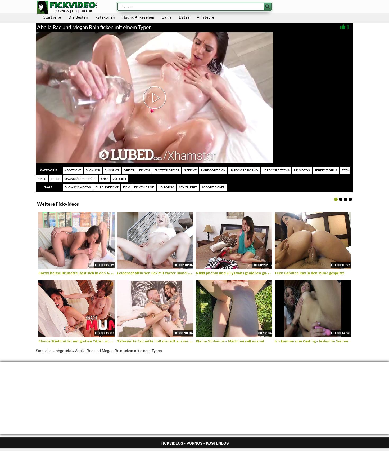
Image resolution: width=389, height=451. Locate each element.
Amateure (205, 17)
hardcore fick (213, 170)
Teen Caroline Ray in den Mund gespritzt (309, 273)
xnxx (104, 178)
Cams (166, 17)
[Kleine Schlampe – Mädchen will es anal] (234, 308)
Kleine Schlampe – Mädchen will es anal (230, 341)
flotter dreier (166, 170)
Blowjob (93, 170)
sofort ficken (213, 187)
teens (55, 178)
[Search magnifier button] (267, 6)
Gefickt (190, 170)
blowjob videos (78, 187)
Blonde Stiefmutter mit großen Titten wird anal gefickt (85, 341)
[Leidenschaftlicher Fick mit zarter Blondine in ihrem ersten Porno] (155, 240)
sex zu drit (188, 187)
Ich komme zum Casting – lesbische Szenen (311, 341)
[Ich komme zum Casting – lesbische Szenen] (313, 308)
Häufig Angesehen (138, 17)
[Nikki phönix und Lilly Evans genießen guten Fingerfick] (234, 240)
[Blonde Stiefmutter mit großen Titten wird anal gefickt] (76, 308)
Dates (184, 17)
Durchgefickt (107, 187)
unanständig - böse (80, 178)
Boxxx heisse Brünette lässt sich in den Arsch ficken (83, 273)
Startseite (52, 17)
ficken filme (144, 187)
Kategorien (105, 17)
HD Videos (302, 170)
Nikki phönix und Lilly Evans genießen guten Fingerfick (243, 273)
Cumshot (112, 170)
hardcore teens (276, 170)
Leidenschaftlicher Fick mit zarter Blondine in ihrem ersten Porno (174, 273)
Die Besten (78, 17)
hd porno (166, 187)
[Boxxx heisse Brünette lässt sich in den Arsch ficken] (76, 240)
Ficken (144, 170)
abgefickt (73, 170)
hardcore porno (244, 170)
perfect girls (325, 170)
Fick (126, 187)
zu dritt (119, 178)
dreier (129, 170)
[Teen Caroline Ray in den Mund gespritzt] (313, 240)
